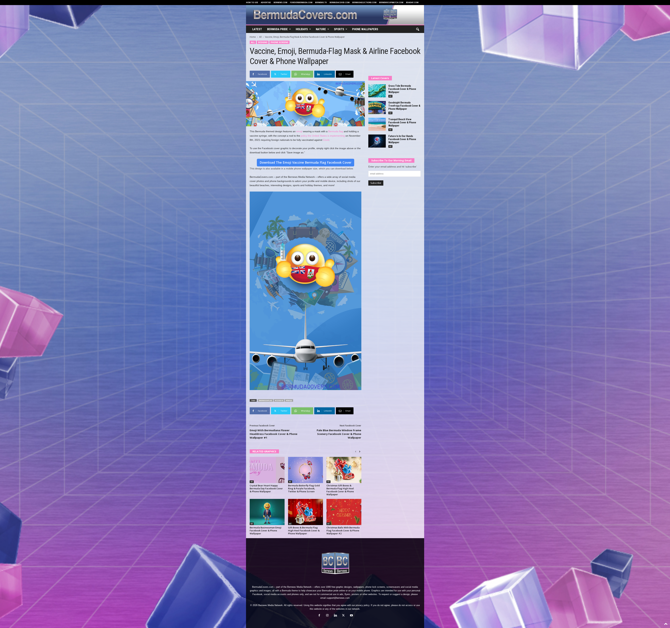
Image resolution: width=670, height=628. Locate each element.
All (260, 36)
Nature (321, 29)
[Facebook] (319, 615)
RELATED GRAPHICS (264, 451)
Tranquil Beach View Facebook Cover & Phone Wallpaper (402, 122)
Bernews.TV (321, 2)
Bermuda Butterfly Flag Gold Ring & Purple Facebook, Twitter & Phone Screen (304, 488)
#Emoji (289, 400)
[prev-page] (355, 452)
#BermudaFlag (265, 400)
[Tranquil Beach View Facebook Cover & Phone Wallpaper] (377, 124)
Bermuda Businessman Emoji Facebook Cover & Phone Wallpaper (265, 530)
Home (253, 36)
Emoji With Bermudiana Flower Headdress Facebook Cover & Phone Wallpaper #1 (273, 433)
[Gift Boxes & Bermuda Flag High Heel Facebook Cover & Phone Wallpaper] (305, 512)
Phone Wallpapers (365, 29)
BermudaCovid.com (339, 2)
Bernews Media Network (299, 587)
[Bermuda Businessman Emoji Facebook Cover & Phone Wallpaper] (267, 512)
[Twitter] (343, 615)
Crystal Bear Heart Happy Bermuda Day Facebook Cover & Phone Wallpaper (266, 488)
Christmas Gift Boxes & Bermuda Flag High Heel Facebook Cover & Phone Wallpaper (340, 490)
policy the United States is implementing (323, 135)
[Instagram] (327, 615)
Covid (326, 140)
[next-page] (359, 452)
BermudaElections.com (364, 2)
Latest (257, 29)
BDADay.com (412, 2)
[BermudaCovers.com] (335, 15)
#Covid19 (279, 400)
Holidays (302, 29)
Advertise (266, 2)
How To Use (252, 2)
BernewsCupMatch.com (391, 2)
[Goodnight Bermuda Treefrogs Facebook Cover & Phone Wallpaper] (377, 107)
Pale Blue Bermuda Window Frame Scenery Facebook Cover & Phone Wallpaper (339, 433)
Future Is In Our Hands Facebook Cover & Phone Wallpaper (402, 139)
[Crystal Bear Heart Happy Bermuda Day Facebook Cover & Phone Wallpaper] (267, 470)
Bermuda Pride (277, 29)
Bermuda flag (335, 131)
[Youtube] (351, 615)
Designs (262, 42)
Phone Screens (279, 42)
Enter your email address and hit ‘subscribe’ (392, 166)
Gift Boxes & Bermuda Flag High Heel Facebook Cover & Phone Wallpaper (304, 530)
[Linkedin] (335, 615)
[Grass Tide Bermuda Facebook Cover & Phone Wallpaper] (377, 90)
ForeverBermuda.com (301, 2)
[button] (417, 29)
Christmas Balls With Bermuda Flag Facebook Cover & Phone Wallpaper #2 (343, 530)
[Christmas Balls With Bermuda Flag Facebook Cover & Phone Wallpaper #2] (343, 512)
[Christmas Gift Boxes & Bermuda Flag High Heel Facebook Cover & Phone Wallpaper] (343, 470)
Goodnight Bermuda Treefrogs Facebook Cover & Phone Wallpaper (404, 105)
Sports (339, 29)
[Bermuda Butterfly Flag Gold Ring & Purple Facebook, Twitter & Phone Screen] (305, 470)
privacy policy (362, 605)
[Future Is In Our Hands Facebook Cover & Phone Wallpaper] (377, 141)
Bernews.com (280, 2)
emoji (299, 131)
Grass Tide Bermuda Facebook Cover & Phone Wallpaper (402, 89)
